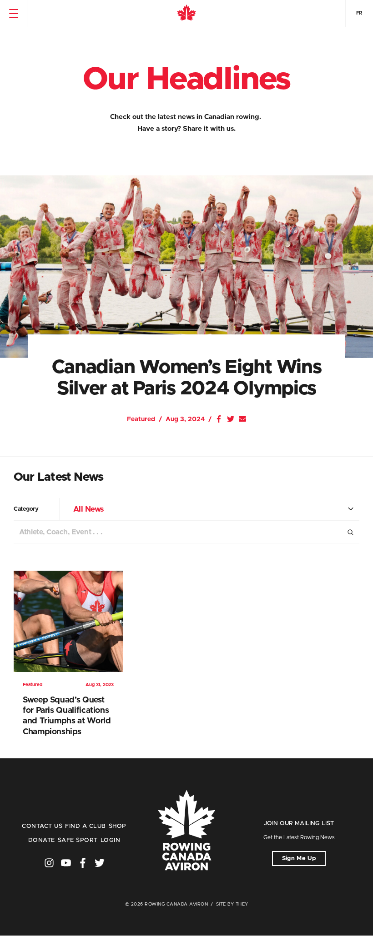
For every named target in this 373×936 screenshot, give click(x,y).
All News (88, 509)
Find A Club (85, 826)
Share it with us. (209, 128)
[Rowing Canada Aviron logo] (186, 831)
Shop (117, 826)
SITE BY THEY (232, 904)
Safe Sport (78, 840)
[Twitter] (230, 419)
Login (110, 840)
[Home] (186, 13)
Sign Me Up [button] (299, 858)
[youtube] (66, 863)
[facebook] (83, 863)
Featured (141, 419)
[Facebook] (218, 419)
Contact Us (42, 826)
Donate (41, 840)
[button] (13, 13)
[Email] (242, 419)
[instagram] (49, 863)
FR (359, 12)
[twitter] (100, 863)
